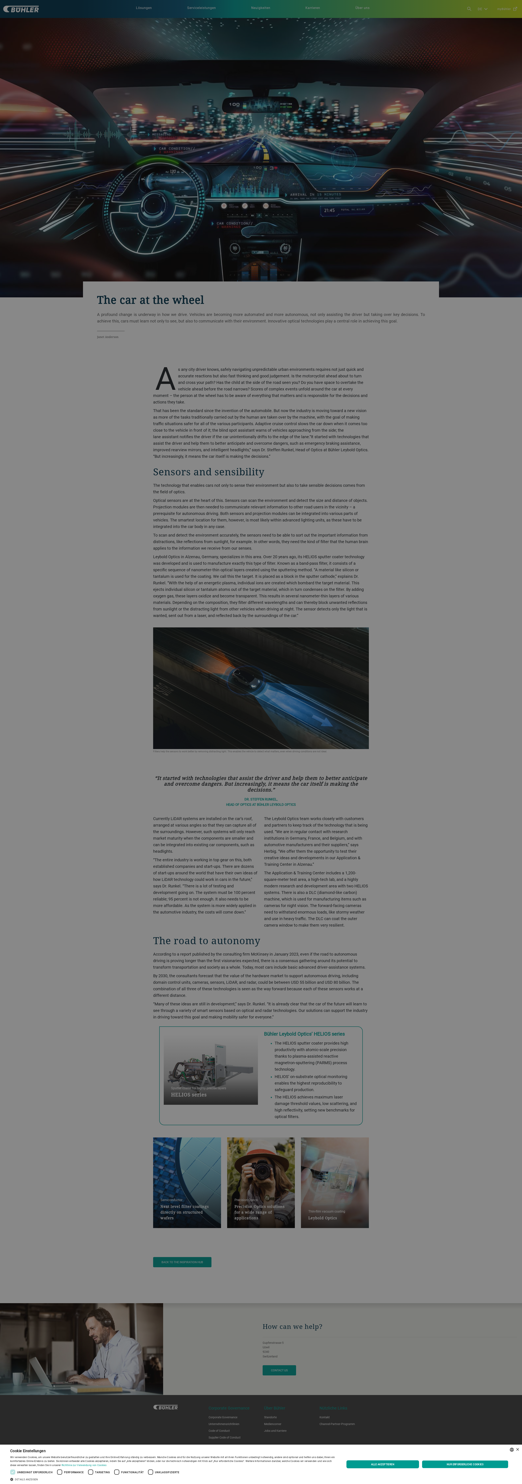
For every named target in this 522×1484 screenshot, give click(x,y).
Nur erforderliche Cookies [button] (465, 1464)
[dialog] (261, 1464)
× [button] (517, 1449)
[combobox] (512, 1450)
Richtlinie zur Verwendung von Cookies (84, 1465)
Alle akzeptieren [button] (382, 1464)
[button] (172, 1479)
